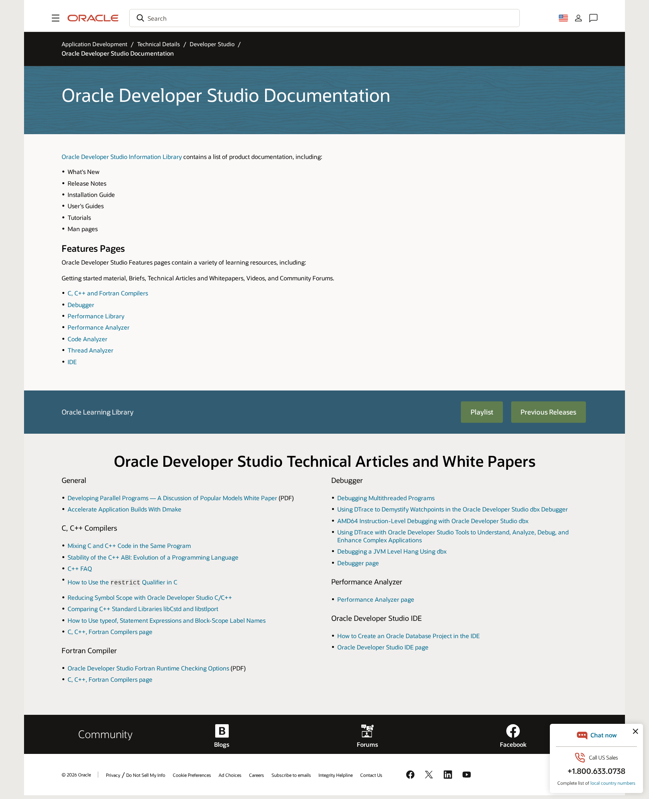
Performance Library (96, 316)
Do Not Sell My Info (145, 775)
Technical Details (158, 44)
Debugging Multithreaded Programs (386, 498)
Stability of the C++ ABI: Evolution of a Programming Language (153, 557)
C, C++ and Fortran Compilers (108, 293)
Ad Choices (230, 775)
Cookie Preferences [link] (192, 775)
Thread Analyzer (90, 350)
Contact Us (371, 775)
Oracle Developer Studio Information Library (122, 156)
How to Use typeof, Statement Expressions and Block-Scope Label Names (167, 620)
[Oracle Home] (93, 18)
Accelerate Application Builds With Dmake (124, 509)
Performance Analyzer (99, 327)
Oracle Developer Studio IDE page (383, 647)
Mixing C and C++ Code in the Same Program (129, 545)
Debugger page (358, 563)
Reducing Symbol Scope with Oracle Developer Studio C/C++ (150, 597)
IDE (72, 362)
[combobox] (324, 18)
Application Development (94, 44)
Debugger (81, 305)
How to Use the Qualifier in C (122, 582)
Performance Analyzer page (375, 599)
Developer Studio (212, 44)
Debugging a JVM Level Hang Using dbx (392, 551)
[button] (55, 18)
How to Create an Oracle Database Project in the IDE (408, 636)
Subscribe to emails (291, 775)
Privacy (113, 775)
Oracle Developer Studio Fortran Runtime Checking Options (148, 668)
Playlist (482, 411)
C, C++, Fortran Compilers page (110, 632)
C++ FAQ (80, 568)
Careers (256, 775)
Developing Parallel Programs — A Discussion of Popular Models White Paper (172, 498)
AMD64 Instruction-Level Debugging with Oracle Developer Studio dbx (432, 521)
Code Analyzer (87, 339)
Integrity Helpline (335, 775)
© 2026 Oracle (76, 775)
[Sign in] (578, 18)
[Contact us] (593, 18)
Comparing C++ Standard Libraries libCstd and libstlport (143, 609)
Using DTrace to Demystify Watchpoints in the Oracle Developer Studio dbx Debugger (452, 509)
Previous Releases (548, 411)
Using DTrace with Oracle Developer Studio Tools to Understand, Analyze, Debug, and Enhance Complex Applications (453, 536)
